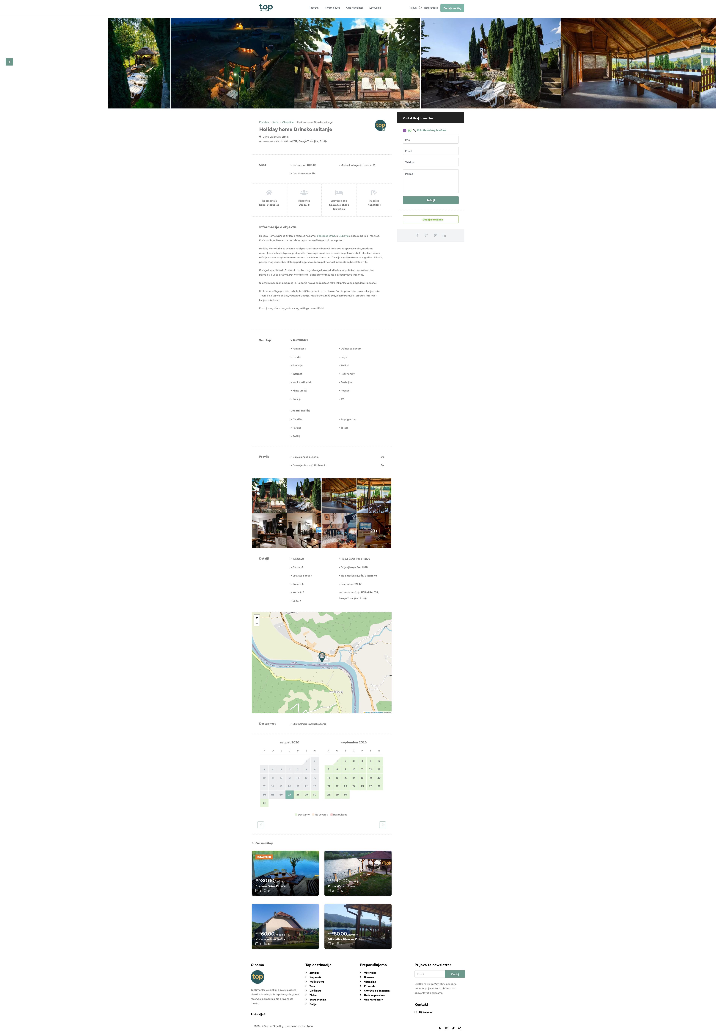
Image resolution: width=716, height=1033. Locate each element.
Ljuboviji (343, 235)
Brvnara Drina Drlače (270, 886)
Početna (313, 7)
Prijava (413, 7)
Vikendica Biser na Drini (345, 939)
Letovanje (375, 7)
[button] (322, 657)
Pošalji (430, 200)
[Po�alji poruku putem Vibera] (405, 130)
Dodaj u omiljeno (432, 219)
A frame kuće (332, 7)
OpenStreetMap (377, 712)
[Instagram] (446, 1028)
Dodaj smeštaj (452, 8)
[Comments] (459, 1028)
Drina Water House (341, 886)
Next (706, 62)
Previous (9, 62)
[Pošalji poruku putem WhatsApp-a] (410, 130)
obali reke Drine (326, 235)
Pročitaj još (258, 1014)
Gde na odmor (354, 7)
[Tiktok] (453, 1028)
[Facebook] (440, 1028)
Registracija (431, 7)
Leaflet (367, 712)
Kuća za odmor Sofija (270, 939)
